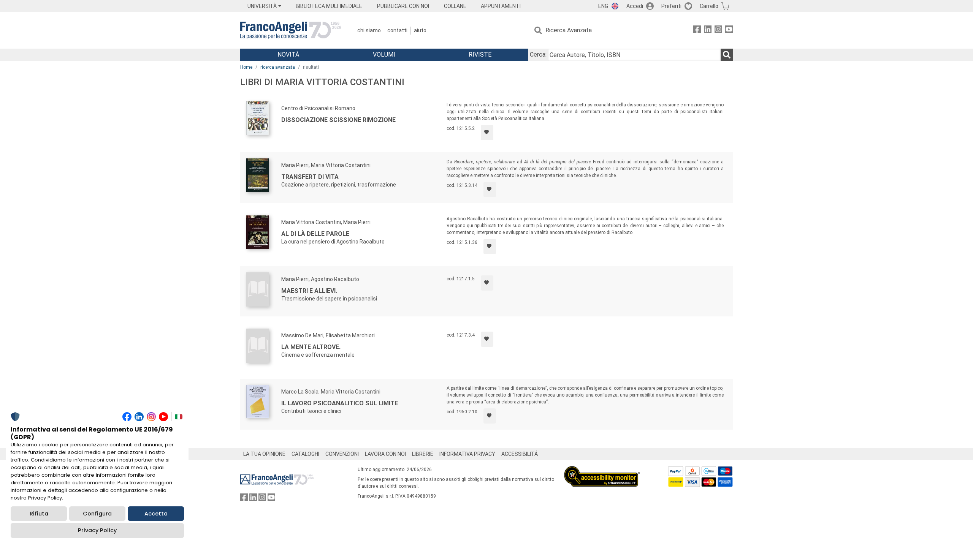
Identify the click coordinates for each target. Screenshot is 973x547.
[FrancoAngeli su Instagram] (718, 30)
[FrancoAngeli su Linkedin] (708, 30)
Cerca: (538, 54)
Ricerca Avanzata (568, 30)
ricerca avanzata (277, 67)
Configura (97, 513)
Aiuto (420, 30)
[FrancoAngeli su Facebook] (697, 30)
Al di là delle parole (315, 233)
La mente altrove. (311, 347)
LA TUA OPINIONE (264, 454)
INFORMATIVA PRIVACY (467, 454)
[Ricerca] (727, 55)
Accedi (634, 6)
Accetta (156, 513)
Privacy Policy (97, 530)
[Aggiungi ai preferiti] (487, 132)
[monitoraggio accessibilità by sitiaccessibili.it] (602, 470)
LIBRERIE (422, 454)
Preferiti (671, 6)
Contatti (397, 30)
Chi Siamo (369, 30)
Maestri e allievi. (309, 290)
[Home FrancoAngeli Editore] (290, 30)
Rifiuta (39, 513)
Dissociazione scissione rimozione (338, 119)
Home (246, 67)
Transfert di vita (310, 176)
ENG (603, 6)
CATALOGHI (305, 454)
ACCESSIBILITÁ (519, 454)
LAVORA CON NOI (385, 454)
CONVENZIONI (342, 454)
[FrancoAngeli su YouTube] (729, 30)
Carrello (709, 6)
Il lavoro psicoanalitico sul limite (339, 403)
